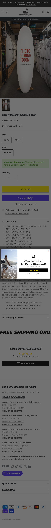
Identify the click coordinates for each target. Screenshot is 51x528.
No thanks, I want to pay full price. (33, 273)
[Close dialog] (48, 251)
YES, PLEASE (34, 270)
